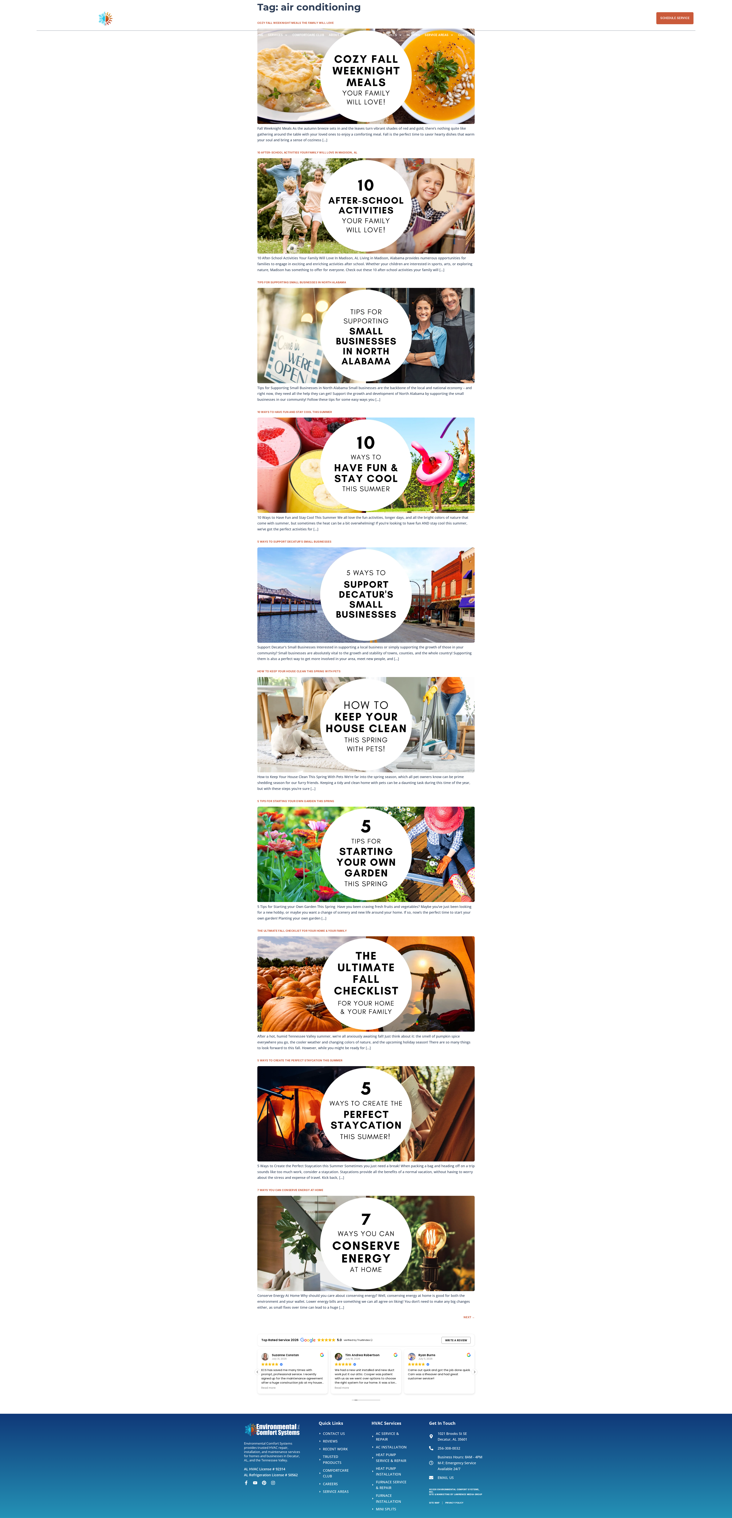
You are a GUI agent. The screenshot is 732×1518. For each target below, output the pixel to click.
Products (388, 35)
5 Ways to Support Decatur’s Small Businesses (294, 541)
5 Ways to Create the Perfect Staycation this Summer (299, 1060)
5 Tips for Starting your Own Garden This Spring (295, 801)
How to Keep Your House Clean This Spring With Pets (298, 671)
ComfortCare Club (308, 35)
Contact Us (468, 35)
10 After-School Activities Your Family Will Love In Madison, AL (307, 152)
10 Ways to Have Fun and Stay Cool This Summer (294, 412)
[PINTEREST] (264, 1483)
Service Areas (436, 35)
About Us (336, 35)
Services (275, 35)
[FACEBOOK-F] (246, 1483)
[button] (474, 1372)
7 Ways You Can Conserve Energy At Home (290, 1190)
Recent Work (365, 35)
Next (469, 1317)
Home (258, 35)
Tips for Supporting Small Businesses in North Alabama (301, 282)
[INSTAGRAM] (273, 1483)
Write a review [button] (456, 1340)
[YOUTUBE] (255, 1483)
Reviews (413, 35)
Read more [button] (274, 1388)
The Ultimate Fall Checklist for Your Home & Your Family (302, 930)
